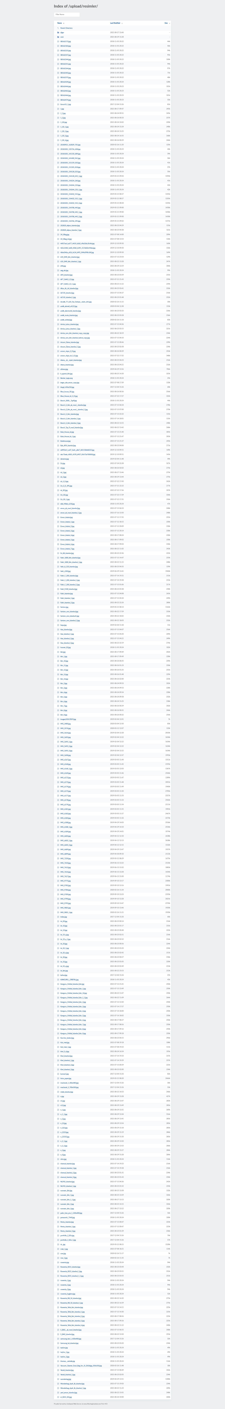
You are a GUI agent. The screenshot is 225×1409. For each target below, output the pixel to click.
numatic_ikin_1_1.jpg (67, 1200)
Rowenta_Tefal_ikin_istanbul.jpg (71, 1307)
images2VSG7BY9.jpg (68, 719)
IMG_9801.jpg (65, 908)
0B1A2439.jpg (65, 82)
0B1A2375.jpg (65, 77)
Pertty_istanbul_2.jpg (67, 1231)
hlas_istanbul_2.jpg (67, 638)
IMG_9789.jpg (65, 894)
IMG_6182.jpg (65, 814)
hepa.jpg (63, 625)
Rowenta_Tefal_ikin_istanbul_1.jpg (72, 1312)
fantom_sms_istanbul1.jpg (69, 616)
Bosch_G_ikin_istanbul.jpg (69, 414)
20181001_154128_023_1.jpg (71, 176)
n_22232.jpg (64, 1137)
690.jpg (63, 266)
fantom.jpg (64, 607)
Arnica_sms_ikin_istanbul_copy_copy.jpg (74, 333)
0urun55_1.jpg (65, 104)
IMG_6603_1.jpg (66, 840)
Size (166, 23)
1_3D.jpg (63, 122)
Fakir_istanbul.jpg (66, 594)
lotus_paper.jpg (65, 1078)
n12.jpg (63, 1105)
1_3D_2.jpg (64, 131)
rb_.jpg (62, 1244)
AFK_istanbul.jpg (66, 275)
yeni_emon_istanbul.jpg (68, 1393)
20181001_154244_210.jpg (70, 185)
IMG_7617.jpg (65, 876)
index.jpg (63, 917)
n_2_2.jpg (63, 1146)
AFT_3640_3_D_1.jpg (68, 284)
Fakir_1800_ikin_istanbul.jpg (70, 558)
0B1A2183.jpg (65, 46)
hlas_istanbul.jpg (66, 630)
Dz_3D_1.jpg (64, 499)
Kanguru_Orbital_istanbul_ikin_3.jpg (73, 1007)
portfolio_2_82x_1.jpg (68, 1240)
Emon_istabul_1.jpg (67, 522)
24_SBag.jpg (64, 235)
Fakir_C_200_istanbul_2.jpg (70, 585)
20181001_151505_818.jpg (70, 167)
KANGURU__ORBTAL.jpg (69, 980)
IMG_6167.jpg (65, 760)
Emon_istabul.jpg (66, 517)
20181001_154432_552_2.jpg (71, 203)
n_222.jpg (63, 1128)
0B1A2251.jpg (65, 64)
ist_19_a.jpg (64, 935)
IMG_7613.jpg (65, 867)
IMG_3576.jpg (65, 728)
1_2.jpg (63, 118)
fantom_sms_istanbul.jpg (69, 612)
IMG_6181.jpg (65, 809)
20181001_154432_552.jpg (70, 194)
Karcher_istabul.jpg (67, 1038)
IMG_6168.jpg (65, 764)
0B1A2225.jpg (65, 51)
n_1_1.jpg (63, 1114)
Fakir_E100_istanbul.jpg (68, 589)
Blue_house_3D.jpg (67, 392)
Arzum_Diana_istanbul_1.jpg (70, 347)
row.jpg (63, 1253)
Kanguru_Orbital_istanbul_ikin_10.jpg (73, 993)
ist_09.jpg (63, 921)
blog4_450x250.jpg (67, 387)
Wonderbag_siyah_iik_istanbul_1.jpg (73, 1388)
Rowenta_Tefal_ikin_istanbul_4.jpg (72, 1325)
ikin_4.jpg (63, 692)
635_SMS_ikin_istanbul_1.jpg (70, 261)
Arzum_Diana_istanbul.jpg (69, 342)
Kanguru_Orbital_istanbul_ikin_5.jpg (73, 1015)
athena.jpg (64, 369)
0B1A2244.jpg (65, 59)
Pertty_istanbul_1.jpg (67, 1227)
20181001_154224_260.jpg (70, 181)
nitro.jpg (63, 1159)
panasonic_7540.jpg (67, 1217)
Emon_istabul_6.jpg (67, 544)
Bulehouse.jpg (65, 441)
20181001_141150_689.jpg (70, 154)
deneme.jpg (64, 459)
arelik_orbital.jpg (66, 320)
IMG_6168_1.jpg (66, 769)
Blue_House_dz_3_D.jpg (68, 396)
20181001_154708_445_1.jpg (71, 212)
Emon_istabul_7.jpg (67, 549)
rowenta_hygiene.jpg (67, 1294)
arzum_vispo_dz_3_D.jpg (69, 356)
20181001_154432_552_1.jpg (71, 199)
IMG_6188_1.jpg (66, 827)
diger (62, 33)
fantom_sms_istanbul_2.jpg (70, 620)
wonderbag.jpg (65, 1379)
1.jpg (62, 109)
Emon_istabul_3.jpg (67, 531)
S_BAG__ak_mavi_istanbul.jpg (70, 1330)
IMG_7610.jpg (65, 863)
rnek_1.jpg (64, 1249)
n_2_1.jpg (63, 1141)
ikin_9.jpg (63, 715)
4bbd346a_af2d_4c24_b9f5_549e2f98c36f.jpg (77, 252)
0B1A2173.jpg (65, 41)
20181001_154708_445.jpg (70, 208)
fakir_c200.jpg (65, 571)
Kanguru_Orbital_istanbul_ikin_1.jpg (73, 989)
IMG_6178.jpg (65, 800)
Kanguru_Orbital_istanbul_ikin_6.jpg (73, 1020)
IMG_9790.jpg (65, 899)
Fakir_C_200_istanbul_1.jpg (70, 580)
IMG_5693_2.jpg (66, 746)
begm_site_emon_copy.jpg (69, 383)
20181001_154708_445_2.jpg (71, 217)
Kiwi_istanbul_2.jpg (67, 1065)
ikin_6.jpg (63, 701)
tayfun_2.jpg (64, 1357)
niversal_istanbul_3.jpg (68, 1177)
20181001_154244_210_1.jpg (71, 190)
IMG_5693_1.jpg (66, 742)
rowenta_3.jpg (65, 1289)
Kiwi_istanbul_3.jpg (67, 1069)
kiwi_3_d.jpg (64, 1051)
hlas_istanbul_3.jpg (67, 643)
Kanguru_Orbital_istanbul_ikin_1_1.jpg (73, 998)
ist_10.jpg (63, 926)
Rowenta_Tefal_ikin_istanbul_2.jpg (72, 1316)
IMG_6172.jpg (65, 778)
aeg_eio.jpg (64, 270)
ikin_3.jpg (63, 688)
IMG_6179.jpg (65, 805)
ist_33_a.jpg (64, 966)
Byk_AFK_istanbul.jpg (68, 446)
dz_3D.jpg (64, 490)
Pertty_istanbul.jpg (67, 1222)
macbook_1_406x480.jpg (69, 1083)
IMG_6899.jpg (65, 854)
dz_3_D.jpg (64, 481)
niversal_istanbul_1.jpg (68, 1168)
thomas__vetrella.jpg (67, 1361)
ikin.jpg (62, 652)
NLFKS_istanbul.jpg (67, 1182)
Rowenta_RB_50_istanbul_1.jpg (71, 1303)
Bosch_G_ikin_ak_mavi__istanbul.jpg (73, 405)
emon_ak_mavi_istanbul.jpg (70, 508)
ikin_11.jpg (64, 665)
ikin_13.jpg (64, 674)
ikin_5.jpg (63, 697)
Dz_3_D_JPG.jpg (66, 486)
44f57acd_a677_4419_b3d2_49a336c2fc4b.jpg (77, 243)
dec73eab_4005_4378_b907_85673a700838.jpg (77, 454)
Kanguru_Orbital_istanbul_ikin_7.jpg (73, 1025)
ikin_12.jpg (64, 670)
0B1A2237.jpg (65, 55)
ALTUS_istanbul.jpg (67, 293)
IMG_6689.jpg (65, 849)
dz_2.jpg (63, 477)
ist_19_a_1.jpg (65, 939)
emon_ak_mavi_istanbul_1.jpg (70, 513)
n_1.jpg (63, 1110)
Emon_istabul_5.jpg (67, 540)
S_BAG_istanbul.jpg (67, 1334)
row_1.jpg (63, 1258)
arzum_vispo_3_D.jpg (67, 351)
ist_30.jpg (63, 957)
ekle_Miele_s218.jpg (67, 504)
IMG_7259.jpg (65, 858)
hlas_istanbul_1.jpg (67, 634)
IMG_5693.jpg (65, 737)
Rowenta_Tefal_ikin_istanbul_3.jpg (72, 1321)
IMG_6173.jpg (65, 782)
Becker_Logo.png (66, 378)
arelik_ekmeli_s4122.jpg (68, 306)
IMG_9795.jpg (65, 903)
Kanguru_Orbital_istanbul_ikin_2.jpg (73, 1002)
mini (62, 37)
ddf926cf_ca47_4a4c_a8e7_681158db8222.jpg (77, 450)
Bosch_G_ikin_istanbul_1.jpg (70, 419)
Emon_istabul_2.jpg (67, 526)
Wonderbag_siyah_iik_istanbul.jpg (72, 1384)
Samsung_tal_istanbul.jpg (69, 1343)
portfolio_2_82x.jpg (67, 1235)
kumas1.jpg (64, 1074)
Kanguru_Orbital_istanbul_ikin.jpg (72, 984)
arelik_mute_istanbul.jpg (68, 315)
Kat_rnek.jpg (64, 1043)
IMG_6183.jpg (65, 818)
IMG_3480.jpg (65, 724)
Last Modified (115, 23)
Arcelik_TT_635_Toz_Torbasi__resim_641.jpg (75, 302)
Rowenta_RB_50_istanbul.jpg (70, 1298)
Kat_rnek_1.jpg (65, 1047)
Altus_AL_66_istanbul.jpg (69, 288)
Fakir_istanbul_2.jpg (67, 603)
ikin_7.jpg (63, 706)
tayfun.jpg (64, 1348)
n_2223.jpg (64, 1132)
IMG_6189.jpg (65, 831)
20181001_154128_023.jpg (70, 172)
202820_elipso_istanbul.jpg (70, 225)
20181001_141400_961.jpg (70, 158)
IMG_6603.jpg (65, 836)
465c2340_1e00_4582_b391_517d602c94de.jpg (77, 248)
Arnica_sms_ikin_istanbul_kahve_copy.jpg (75, 338)
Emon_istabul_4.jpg (67, 535)
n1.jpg (62, 1101)
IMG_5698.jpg (65, 755)
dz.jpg (62, 468)
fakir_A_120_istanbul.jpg (69, 567)
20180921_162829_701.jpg (70, 145)
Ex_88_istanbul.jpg (67, 553)
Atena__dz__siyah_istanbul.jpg (71, 360)
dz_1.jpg (63, 472)
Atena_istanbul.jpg (66, 365)
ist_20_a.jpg (64, 953)
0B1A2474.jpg (65, 100)
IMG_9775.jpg (65, 881)
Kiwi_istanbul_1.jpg (67, 1060)
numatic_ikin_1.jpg (67, 1195)
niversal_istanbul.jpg (67, 1164)
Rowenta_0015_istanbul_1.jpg (71, 1271)
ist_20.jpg (63, 944)
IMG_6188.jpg (65, 823)
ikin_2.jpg (63, 683)
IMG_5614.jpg (65, 733)
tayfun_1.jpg (64, 1352)
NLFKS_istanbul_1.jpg (68, 1186)
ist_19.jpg (63, 930)
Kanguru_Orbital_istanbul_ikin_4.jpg (73, 1011)
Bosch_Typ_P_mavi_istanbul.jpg (71, 428)
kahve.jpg (63, 975)
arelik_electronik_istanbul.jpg (70, 311)
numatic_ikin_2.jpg (67, 1204)
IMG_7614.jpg (65, 872)
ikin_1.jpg (63, 656)
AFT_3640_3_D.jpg (67, 279)
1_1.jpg (63, 113)
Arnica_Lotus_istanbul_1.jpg (70, 329)
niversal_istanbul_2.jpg (68, 1173)
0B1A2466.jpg (65, 95)
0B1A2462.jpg (65, 91)
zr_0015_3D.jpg (66, 1397)
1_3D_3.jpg (64, 136)
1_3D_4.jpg (64, 140)
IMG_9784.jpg (65, 890)
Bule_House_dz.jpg (67, 432)
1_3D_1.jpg (64, 127)
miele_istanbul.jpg (66, 1092)
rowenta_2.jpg (65, 1285)
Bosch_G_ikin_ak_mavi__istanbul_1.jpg (74, 410)
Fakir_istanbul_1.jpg (67, 598)
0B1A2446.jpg (65, 86)
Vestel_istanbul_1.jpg (67, 1375)
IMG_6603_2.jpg (66, 845)
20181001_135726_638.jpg (70, 149)
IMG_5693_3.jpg (66, 751)
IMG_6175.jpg (65, 791)
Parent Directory (66, 28)
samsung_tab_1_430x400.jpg (70, 1339)
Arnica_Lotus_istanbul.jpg (69, 324)
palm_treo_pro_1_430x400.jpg (71, 1213)
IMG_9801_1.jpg (66, 912)
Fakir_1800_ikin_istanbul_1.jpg (71, 562)
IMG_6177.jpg (65, 796)
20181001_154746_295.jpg (70, 221)
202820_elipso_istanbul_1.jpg (70, 230)
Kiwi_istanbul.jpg (66, 1056)
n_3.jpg (63, 1150)
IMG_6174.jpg (65, 787)
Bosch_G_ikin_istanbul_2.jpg (70, 423)
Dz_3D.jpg (64, 495)
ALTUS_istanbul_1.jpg (68, 297)
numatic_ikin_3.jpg (67, 1209)
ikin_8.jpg (63, 710)
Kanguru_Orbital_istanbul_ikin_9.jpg (73, 1033)
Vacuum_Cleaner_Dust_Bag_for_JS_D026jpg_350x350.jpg (81, 1366)
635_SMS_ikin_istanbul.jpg (69, 257)
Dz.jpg (62, 463)
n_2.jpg (63, 1119)
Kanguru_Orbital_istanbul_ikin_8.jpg (73, 1029)
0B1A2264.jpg (65, 68)
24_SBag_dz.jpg (65, 239)
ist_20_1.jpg (64, 948)
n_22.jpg (63, 1123)
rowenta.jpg (64, 1262)
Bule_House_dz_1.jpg (67, 436)
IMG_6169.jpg (65, 773)
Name (59, 23)
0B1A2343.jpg (65, 73)
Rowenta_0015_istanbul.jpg (70, 1267)
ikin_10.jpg (64, 661)
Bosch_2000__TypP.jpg (68, 401)
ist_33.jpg (63, 962)
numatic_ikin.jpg (66, 1191)
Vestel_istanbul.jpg (66, 1370)
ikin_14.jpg (64, 679)
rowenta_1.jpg (65, 1280)
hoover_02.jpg (65, 647)
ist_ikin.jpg (64, 971)
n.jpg (62, 1096)
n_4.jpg (63, 1155)
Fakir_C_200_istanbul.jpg (69, 576)
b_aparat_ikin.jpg (66, 374)
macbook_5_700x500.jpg (69, 1087)
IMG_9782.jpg (65, 885)
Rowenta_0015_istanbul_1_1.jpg (71, 1276)
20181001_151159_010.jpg (70, 163)
